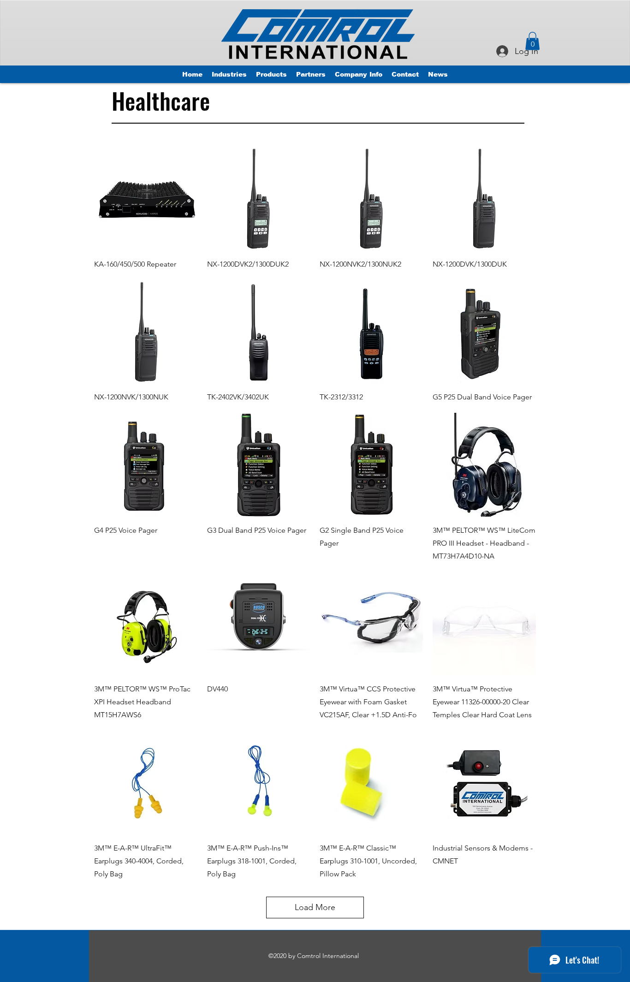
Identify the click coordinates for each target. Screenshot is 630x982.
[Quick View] (146, 198)
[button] (532, 41)
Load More (315, 907)
